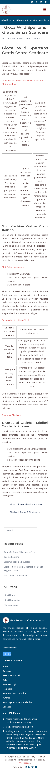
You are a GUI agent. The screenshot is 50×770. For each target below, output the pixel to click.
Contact (7, 707)
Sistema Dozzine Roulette (17, 562)
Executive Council (11, 676)
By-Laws (7, 671)
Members (7, 689)
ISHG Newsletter (12, 600)
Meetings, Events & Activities (17, 702)
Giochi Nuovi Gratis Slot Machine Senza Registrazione (23, 569)
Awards (6, 698)
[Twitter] (41, 2)
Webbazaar (24, 763)
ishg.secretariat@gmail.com (20, 727)
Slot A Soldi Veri (10, 84)
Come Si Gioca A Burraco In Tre (19, 552)
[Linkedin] (32, 2)
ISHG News (9, 595)
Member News (11, 605)
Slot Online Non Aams (13, 267)
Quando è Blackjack (11, 415)
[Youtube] (45, 2)
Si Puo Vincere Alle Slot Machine (26, 505)
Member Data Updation (14, 693)
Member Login (10, 685)
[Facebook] (36, 2)
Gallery (6, 680)
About (6, 667)
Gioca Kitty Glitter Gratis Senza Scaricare (22, 81)
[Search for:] (20, 530)
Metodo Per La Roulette (15, 575)
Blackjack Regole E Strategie (24, 512)
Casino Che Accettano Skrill (15, 320)
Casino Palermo (11, 557)
